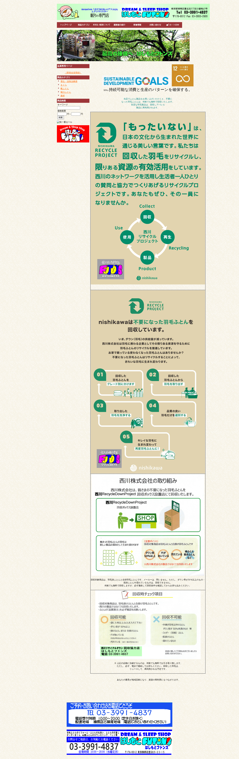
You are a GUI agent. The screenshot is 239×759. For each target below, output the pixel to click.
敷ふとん (64, 88)
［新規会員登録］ (73, 72)
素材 (62, 95)
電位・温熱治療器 (68, 81)
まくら (63, 85)
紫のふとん (65, 92)
